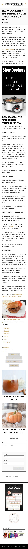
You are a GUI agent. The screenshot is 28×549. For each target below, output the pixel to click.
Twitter (6, 336)
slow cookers (14, 365)
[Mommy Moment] (13, 4)
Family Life (4, 351)
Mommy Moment (6, 347)
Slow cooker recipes (8, 49)
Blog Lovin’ (7, 342)
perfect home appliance (14, 361)
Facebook (6, 328)
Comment (4, 443)
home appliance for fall (14, 358)
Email (5, 460)
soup (11, 226)
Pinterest (6, 331)
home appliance (14, 354)
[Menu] (2, 4)
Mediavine (24, 546)
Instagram (7, 333)
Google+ (6, 339)
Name (5, 454)
